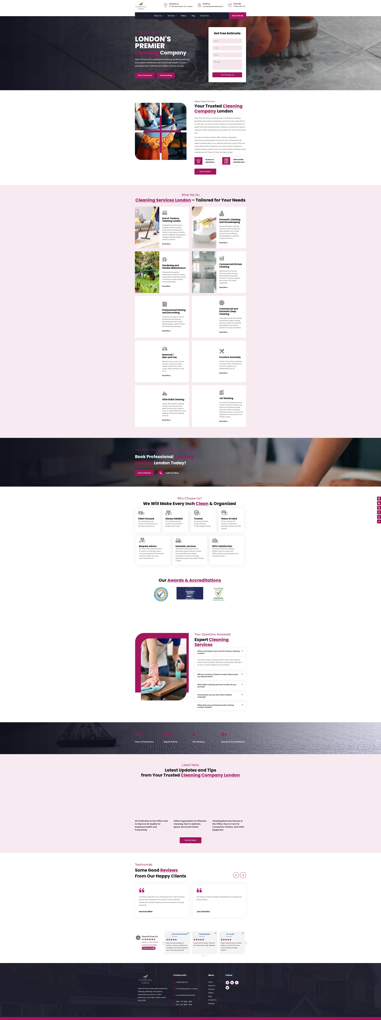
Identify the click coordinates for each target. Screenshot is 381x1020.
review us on (147, 948)
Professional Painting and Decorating (174, 311)
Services (171, 16)
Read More (166, 244)
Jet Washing (226, 398)
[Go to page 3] (204, 955)
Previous (236, 875)
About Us (157, 16)
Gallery (184, 16)
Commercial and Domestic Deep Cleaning (228, 311)
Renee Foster (232, 934)
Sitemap (211, 1003)
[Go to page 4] (206, 955)
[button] (220, 652)
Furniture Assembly (230, 357)
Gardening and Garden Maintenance (174, 267)
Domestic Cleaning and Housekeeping (229, 221)
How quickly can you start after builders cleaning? (214, 696)
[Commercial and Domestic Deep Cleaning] (221, 302)
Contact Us (204, 16)
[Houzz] (232, 982)
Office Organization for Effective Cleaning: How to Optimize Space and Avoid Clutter (190, 824)
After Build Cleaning (173, 399)
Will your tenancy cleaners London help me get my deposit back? (217, 675)
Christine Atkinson (179, 934)
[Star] (227, 987)
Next (243, 875)
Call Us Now (171, 472)
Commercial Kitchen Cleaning (230, 265)
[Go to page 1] (201, 955)
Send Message (226, 75)
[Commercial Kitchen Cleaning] (221, 258)
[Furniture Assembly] (221, 351)
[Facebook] (227, 982)
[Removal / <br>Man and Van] (164, 348)
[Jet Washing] (221, 392)
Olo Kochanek (204, 934)
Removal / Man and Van (169, 356)
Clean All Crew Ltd (150, 936)
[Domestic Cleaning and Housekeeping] (221, 213)
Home (146, 16)
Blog (193, 16)
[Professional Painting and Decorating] (164, 304)
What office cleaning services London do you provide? (216, 685)
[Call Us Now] (161, 473)
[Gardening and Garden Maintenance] (164, 259)
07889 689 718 (239, 6)
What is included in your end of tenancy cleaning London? (218, 652)
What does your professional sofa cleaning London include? (215, 706)
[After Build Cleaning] (164, 393)
